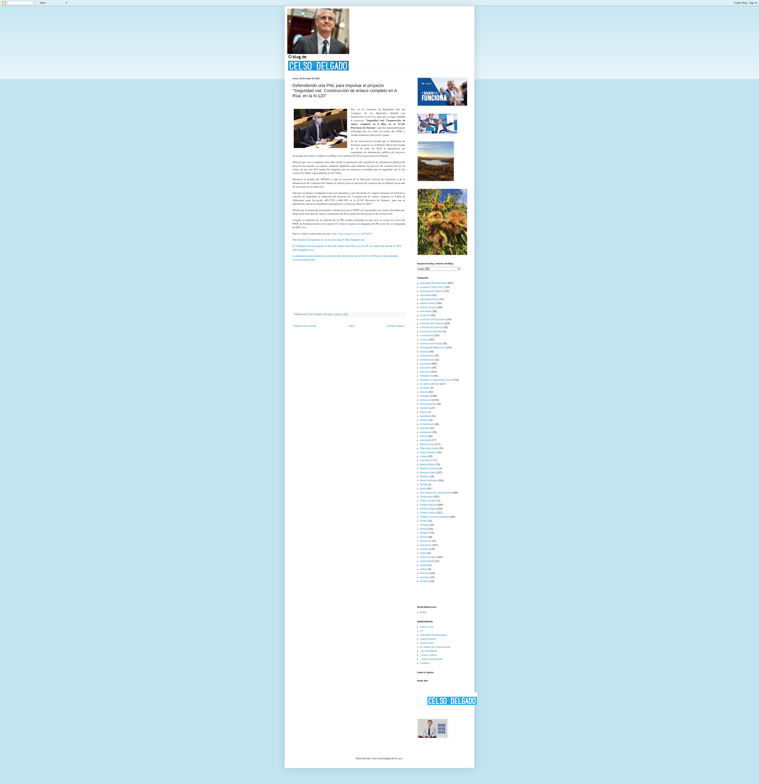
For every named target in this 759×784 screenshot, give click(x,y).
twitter (423, 612)
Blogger (399, 758)
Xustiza (424, 581)
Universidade (427, 561)
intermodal (425, 440)
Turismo (424, 549)
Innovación (426, 432)
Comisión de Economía (432, 319)
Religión (424, 532)
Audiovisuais (427, 643)
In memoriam (427, 424)
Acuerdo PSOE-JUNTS (432, 287)
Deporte (424, 351)
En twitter (425, 387)
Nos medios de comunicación (436, 492)
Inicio (352, 326)
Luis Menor (426, 460)
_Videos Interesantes (431, 659)
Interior (424, 436)
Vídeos (424, 569)
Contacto (425, 663)
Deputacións (427, 355)
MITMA (424, 484)
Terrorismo (425, 541)
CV (421, 630)
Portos (423, 520)
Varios (423, 565)
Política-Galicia (428, 512)
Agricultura (426, 295)
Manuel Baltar (427, 464)
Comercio (425, 315)
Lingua (424, 456)
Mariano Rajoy (428, 472)
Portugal (424, 525)
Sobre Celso (426, 627)
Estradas (425, 396)
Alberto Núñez (427, 303)
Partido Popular (428, 504)
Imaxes (424, 420)
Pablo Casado (427, 500)
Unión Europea (428, 557)
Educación (425, 367)
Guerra (424, 412)
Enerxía (424, 392)
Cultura (424, 339)
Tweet (423, 553)
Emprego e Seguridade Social (436, 380)
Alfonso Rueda (428, 307)
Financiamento (428, 404)
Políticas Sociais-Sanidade (434, 516)
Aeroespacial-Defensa (432, 291)
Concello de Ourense (431, 327)
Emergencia (426, 375)
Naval (423, 488)
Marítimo (424, 476)
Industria (424, 428)
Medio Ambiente (428, 480)
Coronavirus (426, 335)
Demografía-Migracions (432, 347)
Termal (423, 537)
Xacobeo (425, 577)
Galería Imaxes (428, 639)
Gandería (425, 408)
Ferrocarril (425, 400)
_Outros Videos (428, 655)
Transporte (426, 545)
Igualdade (425, 416)
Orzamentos (426, 496)
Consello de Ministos (431, 331)
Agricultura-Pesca (429, 299)
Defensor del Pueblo (431, 343)
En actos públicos (429, 384)
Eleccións (425, 371)
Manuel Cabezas (429, 468)
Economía (425, 363)
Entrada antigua (395, 326)
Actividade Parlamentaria (433, 283)
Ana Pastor (426, 311)
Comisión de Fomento (432, 323)
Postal (423, 529)
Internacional (427, 444)
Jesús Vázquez (428, 452)
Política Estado (428, 508)
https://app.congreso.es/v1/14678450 (352, 233)
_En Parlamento (428, 651)
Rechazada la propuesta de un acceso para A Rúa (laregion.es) (328, 239)
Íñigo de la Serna (429, 448)
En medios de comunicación (435, 647)
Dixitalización (427, 359)
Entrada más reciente (305, 326)
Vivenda (424, 573)
